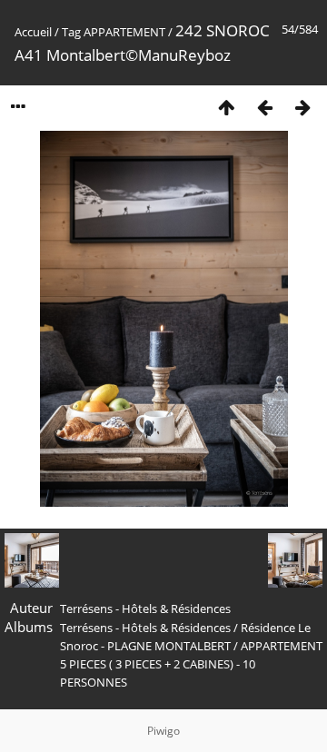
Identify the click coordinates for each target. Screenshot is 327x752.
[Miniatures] (226, 106)
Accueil (33, 32)
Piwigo (163, 730)
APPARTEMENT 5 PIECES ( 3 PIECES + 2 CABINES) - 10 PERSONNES (191, 664)
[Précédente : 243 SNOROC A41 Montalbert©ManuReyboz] (264, 106)
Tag (71, 32)
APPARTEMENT (124, 32)
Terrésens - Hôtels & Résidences (145, 627)
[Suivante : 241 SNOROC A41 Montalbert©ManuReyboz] (302, 106)
